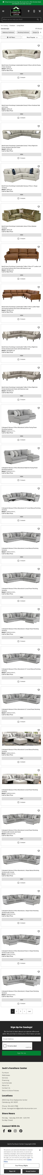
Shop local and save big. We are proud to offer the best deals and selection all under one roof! (23, 3)
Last (29, 1011)
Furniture (12, 25)
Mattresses (6, 1075)
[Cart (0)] (39, 11)
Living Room (20, 25)
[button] (3, 11)
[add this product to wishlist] (38, 45)
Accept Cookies (31, 1171)
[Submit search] (38, 19)
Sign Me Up (21, 1053)
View (21, 74)
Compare (22, 77)
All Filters (12, 37)
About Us (5, 1085)
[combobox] (32, 37)
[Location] (28, 11)
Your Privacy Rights (21, 1165)
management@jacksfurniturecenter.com (22, 1108)
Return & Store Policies (10, 1091)
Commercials (7, 1083)
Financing (5, 1080)
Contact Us (6, 1088)
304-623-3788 (13, 1106)
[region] (21, 1161)
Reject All (12, 1171)
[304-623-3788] (34, 11)
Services (5, 1078)
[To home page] (16, 11)
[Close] (40, 1150)
